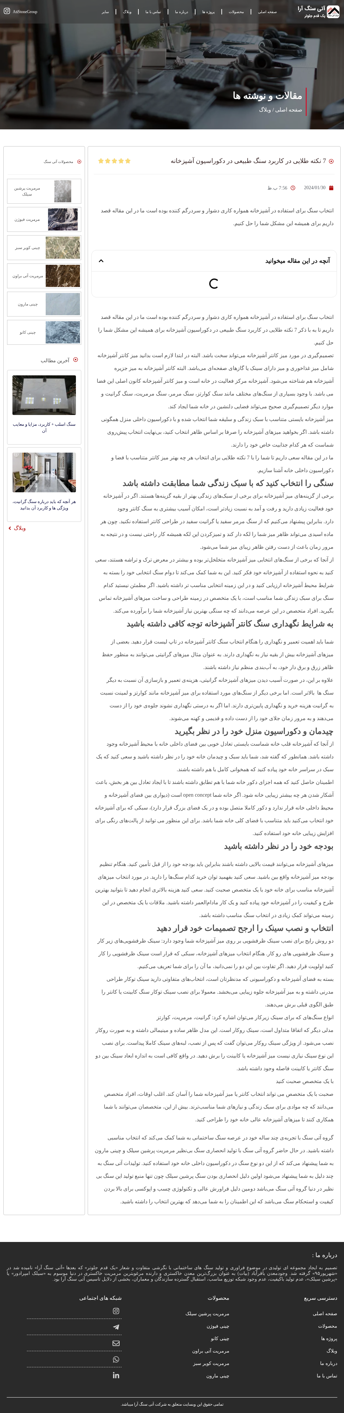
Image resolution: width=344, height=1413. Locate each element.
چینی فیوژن (218, 1326)
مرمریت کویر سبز (211, 1363)
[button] (101, 260)
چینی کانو (220, 1338)
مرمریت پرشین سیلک (207, 1313)
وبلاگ (127, 12)
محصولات (236, 12)
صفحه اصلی (267, 12)
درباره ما (181, 12)
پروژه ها (208, 12)
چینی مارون (217, 1375)
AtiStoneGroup (25, 11)
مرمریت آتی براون (210, 1351)
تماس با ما (153, 12)
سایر (105, 12)
